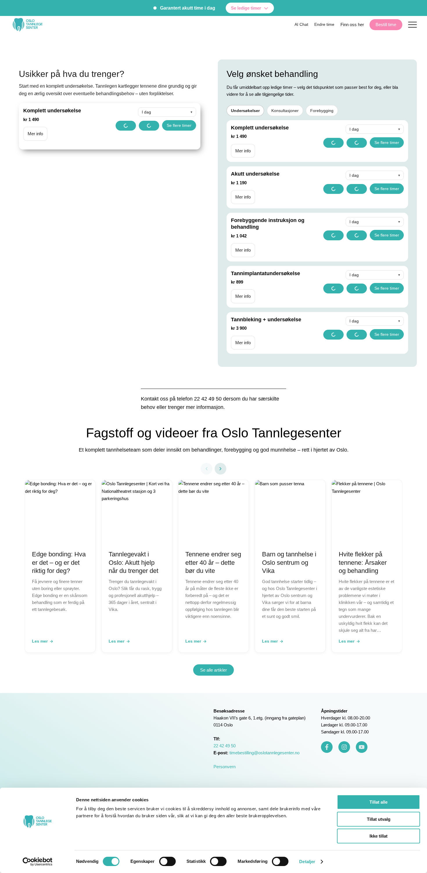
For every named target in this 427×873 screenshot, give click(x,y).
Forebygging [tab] (321, 110)
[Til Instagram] (344, 747)
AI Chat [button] (301, 24)
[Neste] (220, 469)
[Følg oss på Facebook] (327, 747)
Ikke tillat (378, 836)
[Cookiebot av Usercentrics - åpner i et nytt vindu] (37, 861)
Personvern (225, 766)
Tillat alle (378, 802)
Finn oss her (352, 24)
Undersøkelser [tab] (245, 110)
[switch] (167, 861)
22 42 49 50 (225, 745)
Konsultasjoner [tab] (285, 110)
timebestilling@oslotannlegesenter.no (264, 752)
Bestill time (386, 24)
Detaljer (307, 861)
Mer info (35, 133)
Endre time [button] (324, 24)
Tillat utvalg (378, 819)
